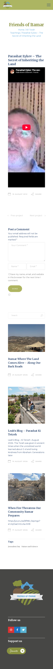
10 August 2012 (19, 194)
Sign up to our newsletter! (22, 300)
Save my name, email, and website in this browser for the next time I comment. (26, 277)
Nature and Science (29, 546)
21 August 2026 (20, 375)
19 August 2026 (20, 461)
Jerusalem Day (14, 546)
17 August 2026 (20, 530)
